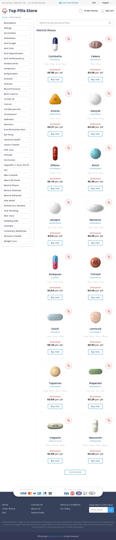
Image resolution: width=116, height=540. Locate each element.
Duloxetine (55, 59)
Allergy (8, 28)
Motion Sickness (12, 190)
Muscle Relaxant (13, 195)
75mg (58, 173)
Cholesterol (10, 114)
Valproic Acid (55, 441)
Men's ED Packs (12, 180)
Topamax (55, 383)
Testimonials (37, 512)
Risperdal (95, 383)
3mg (97, 391)
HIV (5, 170)
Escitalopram (55, 223)
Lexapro (55, 220)
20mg (46, 64)
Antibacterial (11, 63)
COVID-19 (9, 99)
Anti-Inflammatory (14, 58)
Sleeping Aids (11, 220)
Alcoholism (10, 33)
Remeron (95, 220)
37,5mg (52, 173)
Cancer (8, 104)
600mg (105, 445)
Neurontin (95, 437)
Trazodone (95, 114)
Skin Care (9, 215)
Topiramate (55, 386)
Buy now (55, 79)
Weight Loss (10, 241)
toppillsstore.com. (55, 536)
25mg (57, 118)
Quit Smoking (11, 210)
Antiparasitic (11, 73)
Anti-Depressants (13, 53)
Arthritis (8, 78)
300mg (91, 445)
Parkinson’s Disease (14, 205)
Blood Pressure (12, 89)
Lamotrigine (95, 332)
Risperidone (95, 386)
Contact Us (37, 504)
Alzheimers (10, 38)
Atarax (55, 111)
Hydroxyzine (55, 114)
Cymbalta (55, 56)
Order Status (91, 10)
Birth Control (11, 94)
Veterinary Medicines (15, 231)
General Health (12, 139)
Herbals (8, 155)
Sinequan (55, 274)
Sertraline (55, 332)
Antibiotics (9, 68)
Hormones (9, 160)
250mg (48, 445)
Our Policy (65, 508)
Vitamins (8, 226)
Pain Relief (9, 200)
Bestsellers (10, 23)
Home (4, 17)
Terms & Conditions (70, 504)
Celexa (95, 56)
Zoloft (55, 329)
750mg (62, 445)
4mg (102, 391)
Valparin (55, 437)
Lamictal (95, 329)
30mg (52, 64)
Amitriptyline (95, 168)
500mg (55, 445)
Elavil (95, 165)
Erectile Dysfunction (14, 129)
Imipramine (95, 277)
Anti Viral (9, 48)
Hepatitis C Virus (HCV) (16, 165)
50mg (95, 118)
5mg (49, 227)
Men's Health (11, 175)
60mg (64, 64)
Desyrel (95, 111)
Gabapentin (95, 441)
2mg (92, 391)
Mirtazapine (95, 223)
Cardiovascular (12, 109)
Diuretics (8, 124)
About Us (35, 508)
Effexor (55, 165)
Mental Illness (11, 185)
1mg (88, 391)
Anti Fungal (10, 43)
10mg (92, 64)
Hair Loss (9, 149)
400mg (98, 445)
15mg (96, 227)
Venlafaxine (55, 168)
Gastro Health (11, 144)
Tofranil (95, 274)
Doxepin (55, 277)
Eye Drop (8, 134)
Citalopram (95, 59)
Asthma (8, 83)
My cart (110, 10)
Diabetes (9, 119)
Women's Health (13, 236)
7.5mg (89, 227)
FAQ (4, 512)
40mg (58, 64)
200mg (104, 336)
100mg (101, 118)
